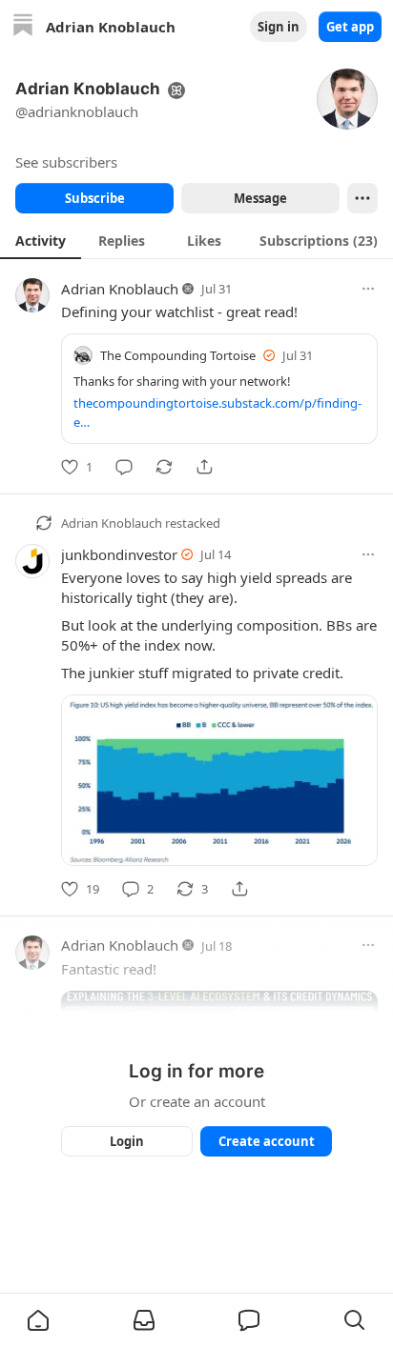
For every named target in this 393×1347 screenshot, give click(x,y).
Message (260, 198)
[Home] (22, 27)
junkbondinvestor (119, 554)
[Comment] (124, 467)
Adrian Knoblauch (119, 288)
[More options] (368, 288)
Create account (266, 1141)
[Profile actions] (362, 198)
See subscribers (66, 161)
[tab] (40, 240)
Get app (350, 26)
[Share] (204, 467)
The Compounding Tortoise (178, 355)
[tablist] (196, 240)
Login (127, 1141)
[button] (38, 1320)
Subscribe (95, 198)
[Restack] (164, 467)
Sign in (279, 26)
